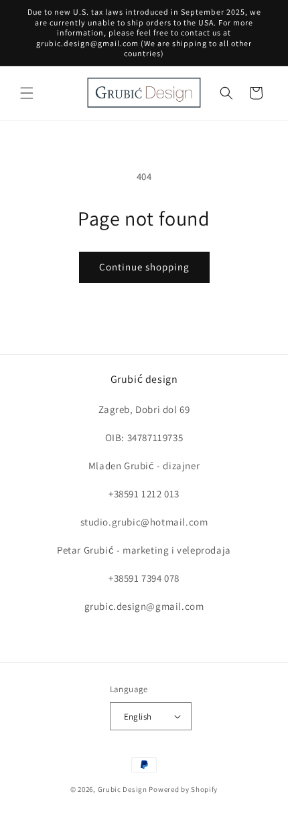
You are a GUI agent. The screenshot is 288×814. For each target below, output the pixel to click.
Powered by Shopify (183, 789)
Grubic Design (122, 789)
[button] (27, 93)
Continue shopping (144, 266)
